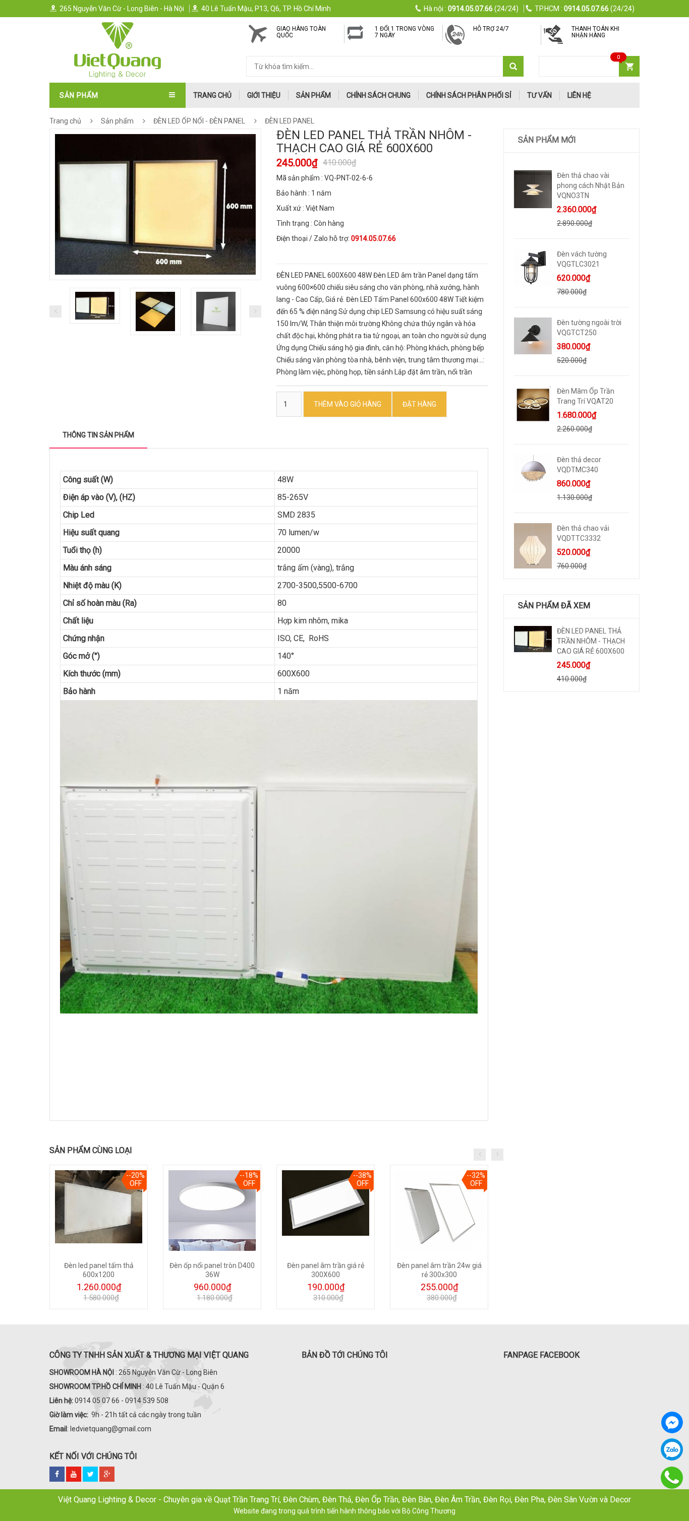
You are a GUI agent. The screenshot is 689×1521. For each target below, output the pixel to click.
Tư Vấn (539, 95)
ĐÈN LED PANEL (288, 121)
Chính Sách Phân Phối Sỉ (468, 95)
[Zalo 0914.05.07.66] (672, 1449)
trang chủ (212, 95)
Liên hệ (579, 95)
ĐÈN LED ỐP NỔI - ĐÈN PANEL (199, 121)
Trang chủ (65, 121)
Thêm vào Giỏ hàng (347, 404)
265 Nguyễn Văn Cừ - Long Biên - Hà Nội (122, 9)
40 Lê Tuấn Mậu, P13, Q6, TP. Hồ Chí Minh (266, 9)
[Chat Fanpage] (672, 1422)
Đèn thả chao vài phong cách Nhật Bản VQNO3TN (590, 185)
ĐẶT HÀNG (419, 404)
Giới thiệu (263, 95)
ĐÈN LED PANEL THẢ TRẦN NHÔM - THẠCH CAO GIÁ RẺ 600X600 (591, 641)
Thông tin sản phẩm (98, 435)
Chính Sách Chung (379, 95)
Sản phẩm (313, 95)
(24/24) (471, 9)
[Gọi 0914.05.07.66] (672, 1478)
